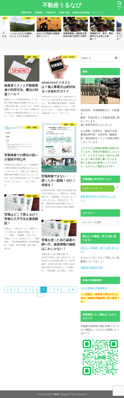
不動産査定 (38, 12)
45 (73, 289)
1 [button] (55, 42)
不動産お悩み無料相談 (81, 12)
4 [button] (65, 42)
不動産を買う (51, 12)
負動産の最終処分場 (91, 267)
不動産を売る (26, 12)
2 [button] (58, 42)
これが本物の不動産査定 (94, 288)
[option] (22, 27)
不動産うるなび (62, 5)
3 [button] (62, 42)
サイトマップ (97, 12)
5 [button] (69, 42)
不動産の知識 (64, 12)
